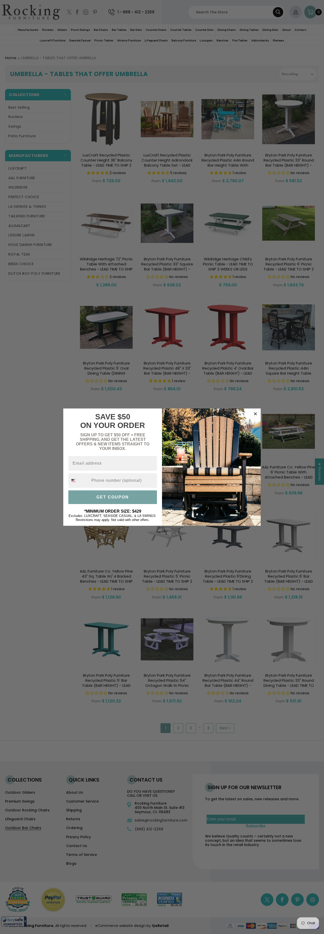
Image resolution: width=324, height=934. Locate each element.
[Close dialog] (255, 414)
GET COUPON (112, 497)
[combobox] (79, 480)
